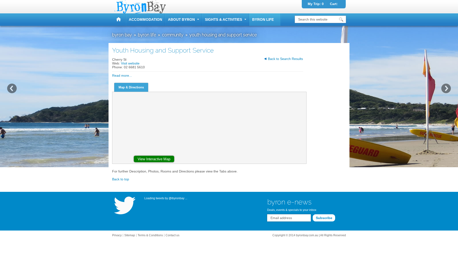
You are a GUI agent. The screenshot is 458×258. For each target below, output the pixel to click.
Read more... (122, 75)
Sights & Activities (223, 19)
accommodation (145, 19)
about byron (181, 19)
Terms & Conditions (150, 235)
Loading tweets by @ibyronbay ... (165, 198)
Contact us (172, 235)
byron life (263, 19)
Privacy (117, 235)
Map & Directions (131, 87)
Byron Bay (119, 19)
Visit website (130, 63)
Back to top (120, 179)
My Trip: (316, 4)
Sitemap (129, 235)
